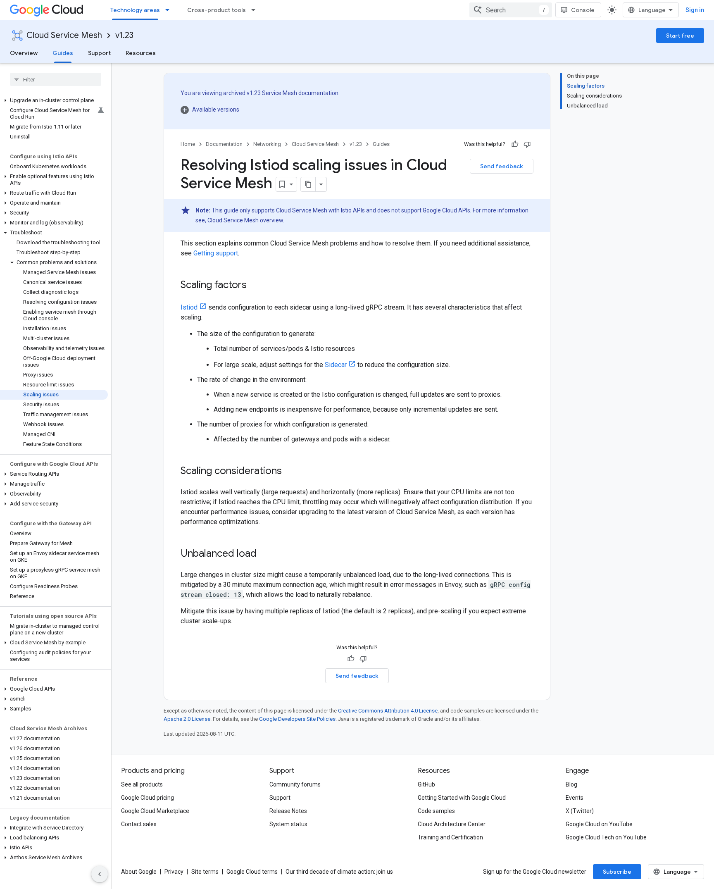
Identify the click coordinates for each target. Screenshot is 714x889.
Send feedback (501, 166)
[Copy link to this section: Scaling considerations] (290, 472)
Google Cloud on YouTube (599, 824)
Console (583, 10)
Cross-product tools (216, 10)
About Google (139, 871)
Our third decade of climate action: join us (339, 871)
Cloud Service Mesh (64, 35)
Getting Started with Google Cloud (462, 797)
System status (288, 824)
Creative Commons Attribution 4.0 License (388, 711)
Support (99, 53)
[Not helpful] (527, 144)
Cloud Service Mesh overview (245, 220)
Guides (62, 53)
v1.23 (124, 35)
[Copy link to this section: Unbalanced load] (265, 554)
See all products (142, 784)
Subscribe (617, 871)
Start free (680, 35)
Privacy (173, 871)
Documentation (224, 144)
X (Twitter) (580, 811)
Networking (267, 144)
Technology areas (135, 10)
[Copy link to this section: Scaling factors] (255, 286)
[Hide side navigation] (99, 874)
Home (188, 144)
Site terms (205, 871)
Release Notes (288, 811)
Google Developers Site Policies (297, 719)
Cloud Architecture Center (452, 824)
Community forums (295, 784)
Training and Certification (450, 837)
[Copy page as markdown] (308, 184)
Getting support (215, 253)
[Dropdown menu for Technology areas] (170, 10)
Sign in (694, 10)
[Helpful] (515, 144)
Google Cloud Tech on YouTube (606, 837)
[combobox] (510, 9)
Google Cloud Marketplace (155, 811)
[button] (54, 100)
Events (574, 797)
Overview (24, 53)
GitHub (426, 784)
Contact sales (139, 824)
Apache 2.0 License (187, 719)
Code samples (436, 811)
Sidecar (336, 365)
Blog (571, 784)
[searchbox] (55, 79)
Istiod (189, 307)
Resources (141, 53)
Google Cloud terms (252, 871)
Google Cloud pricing (147, 797)
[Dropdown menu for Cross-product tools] (256, 10)
